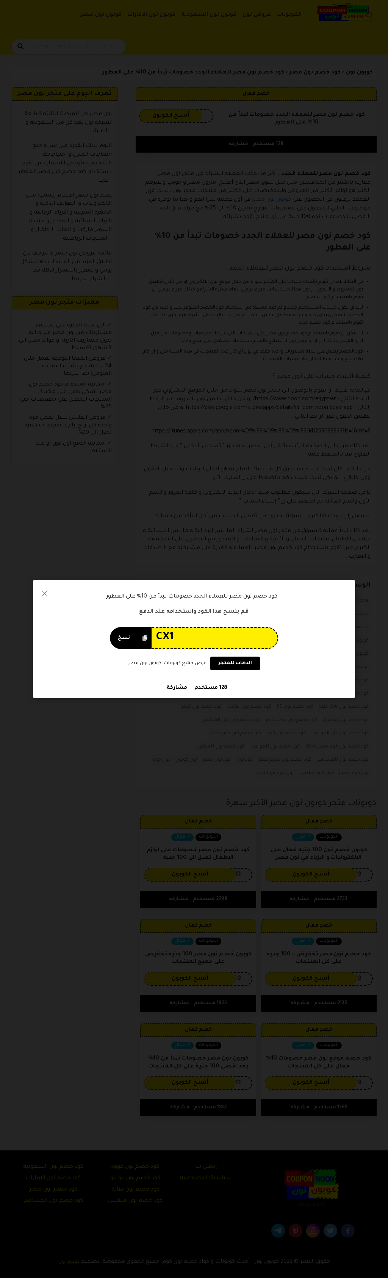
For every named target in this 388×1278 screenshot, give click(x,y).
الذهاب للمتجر (235, 663)
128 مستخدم (210, 688)
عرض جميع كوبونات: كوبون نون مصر (167, 663)
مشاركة (177, 688)
